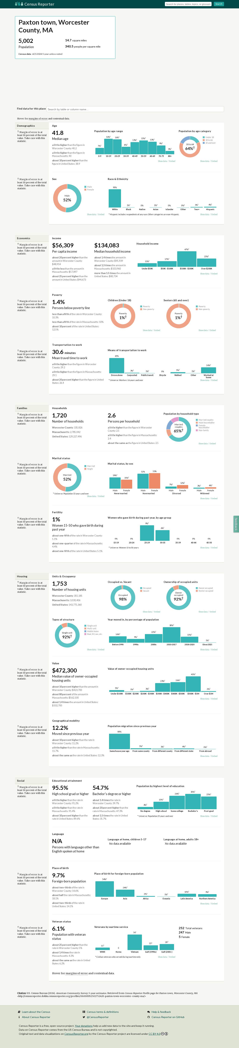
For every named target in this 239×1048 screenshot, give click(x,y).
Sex (54, 179)
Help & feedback (161, 1011)
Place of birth (60, 868)
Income (56, 238)
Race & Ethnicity (118, 179)
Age (54, 125)
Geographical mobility (66, 720)
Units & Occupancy (63, 576)
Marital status (61, 458)
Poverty (57, 294)
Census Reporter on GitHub (168, 1017)
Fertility (57, 512)
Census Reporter (39, 4)
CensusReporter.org (76, 1033)
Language (58, 833)
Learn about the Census (36, 1011)
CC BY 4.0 (154, 1033)
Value (55, 663)
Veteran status (61, 921)
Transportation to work (67, 344)
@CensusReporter (98, 1017)
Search (218, 4)
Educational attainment (67, 780)
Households (59, 408)
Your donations (84, 1025)
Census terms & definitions (103, 1011)
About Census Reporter (36, 1017)
